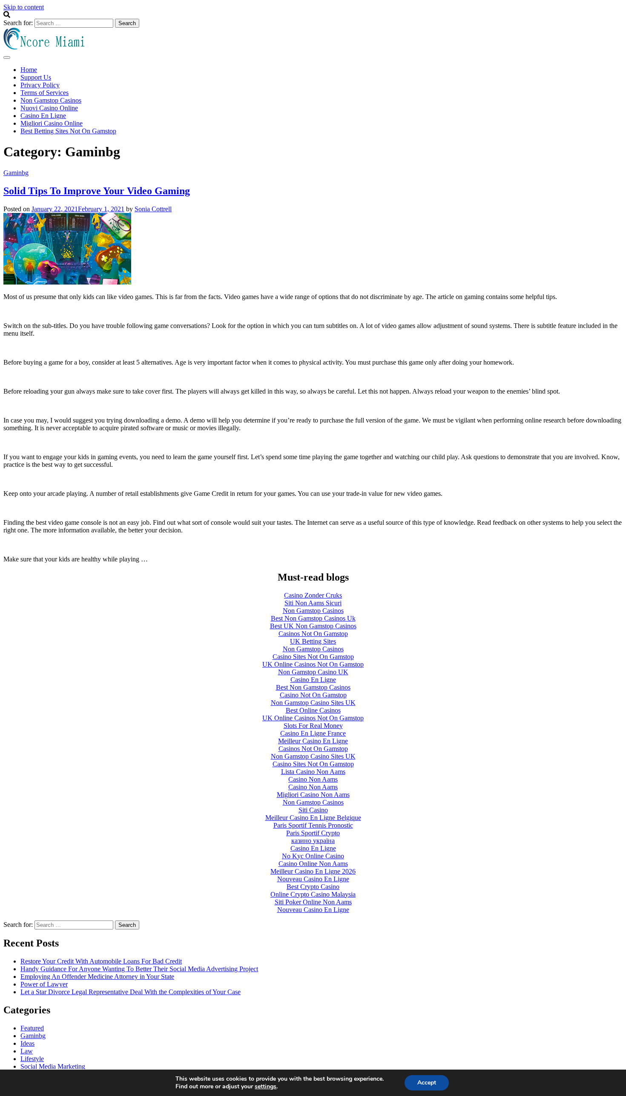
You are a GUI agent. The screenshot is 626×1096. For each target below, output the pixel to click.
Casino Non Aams (313, 779)
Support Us (35, 77)
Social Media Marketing (52, 1066)
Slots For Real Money (313, 725)
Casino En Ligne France (313, 733)
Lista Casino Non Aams (313, 771)
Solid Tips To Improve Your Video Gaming (96, 190)
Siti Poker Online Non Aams (313, 902)
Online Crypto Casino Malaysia (313, 894)
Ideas (27, 1043)
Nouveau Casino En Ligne (313, 879)
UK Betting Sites (313, 641)
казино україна (313, 840)
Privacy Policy (40, 85)
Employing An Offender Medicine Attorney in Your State (97, 976)
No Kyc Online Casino (313, 856)
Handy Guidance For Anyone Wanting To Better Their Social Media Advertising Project (139, 968)
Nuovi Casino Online (49, 108)
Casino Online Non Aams (313, 863)
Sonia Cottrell (153, 209)
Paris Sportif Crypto (313, 833)
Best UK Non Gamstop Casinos (313, 626)
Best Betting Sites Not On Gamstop (68, 131)
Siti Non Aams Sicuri (313, 603)
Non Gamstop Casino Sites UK (313, 702)
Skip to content (23, 7)
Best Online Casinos (313, 710)
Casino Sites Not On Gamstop (313, 656)
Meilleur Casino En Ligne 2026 (313, 871)
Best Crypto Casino (313, 886)
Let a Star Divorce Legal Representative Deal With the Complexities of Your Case (130, 991)
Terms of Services (44, 92)
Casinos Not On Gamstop (313, 633)
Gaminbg (16, 172)
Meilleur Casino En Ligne (313, 741)
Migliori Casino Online (51, 123)
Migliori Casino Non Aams (313, 794)
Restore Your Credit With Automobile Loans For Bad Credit (101, 961)
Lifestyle (32, 1058)
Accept (426, 1083)
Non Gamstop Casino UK (313, 672)
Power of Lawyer (44, 984)
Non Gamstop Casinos (50, 100)
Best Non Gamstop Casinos (313, 687)
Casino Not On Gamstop (313, 695)
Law (26, 1051)
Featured (32, 1028)
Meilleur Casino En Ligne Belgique (313, 817)
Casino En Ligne (43, 115)
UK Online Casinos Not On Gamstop (313, 664)
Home (28, 69)
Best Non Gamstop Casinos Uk (313, 618)
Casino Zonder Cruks (313, 595)
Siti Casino (313, 810)
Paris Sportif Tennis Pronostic (313, 825)
